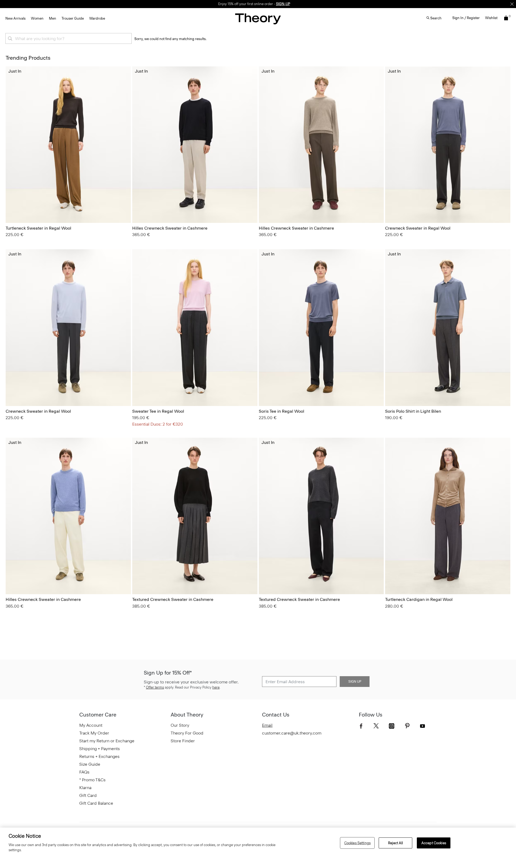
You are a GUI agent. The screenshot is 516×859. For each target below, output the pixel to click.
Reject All (395, 843)
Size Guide (89, 764)
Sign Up (354, 681)
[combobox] (68, 38)
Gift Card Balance (96, 803)
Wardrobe (97, 18)
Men (52, 18)
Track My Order (94, 733)
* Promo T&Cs (92, 779)
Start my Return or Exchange (106, 740)
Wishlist (491, 18)
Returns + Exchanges (99, 756)
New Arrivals (15, 18)
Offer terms (155, 687)
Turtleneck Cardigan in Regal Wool (419, 599)
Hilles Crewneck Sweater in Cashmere (169, 228)
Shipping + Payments (99, 748)
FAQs (84, 772)
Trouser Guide (73, 18)
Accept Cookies (433, 843)
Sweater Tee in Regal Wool (158, 411)
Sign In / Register (466, 18)
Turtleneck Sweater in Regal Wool (38, 228)
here (216, 687)
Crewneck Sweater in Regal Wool (417, 228)
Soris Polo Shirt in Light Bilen (413, 411)
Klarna (85, 787)
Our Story (180, 725)
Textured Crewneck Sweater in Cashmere (172, 599)
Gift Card (88, 795)
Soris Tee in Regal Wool (281, 411)
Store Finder (183, 740)
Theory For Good (187, 733)
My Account (90, 725)
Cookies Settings (357, 843)
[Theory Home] (258, 19)
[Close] (512, 4)
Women (37, 18)
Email (267, 725)
